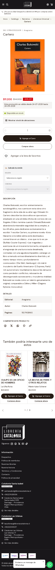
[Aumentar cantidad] (49, 130)
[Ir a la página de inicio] (27, 4)
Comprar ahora (27, 146)
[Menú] (3, 4)
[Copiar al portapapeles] (30, 326)
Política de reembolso (11, 460)
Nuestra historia (8, 467)
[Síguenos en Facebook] (15, 443)
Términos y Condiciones (12, 471)
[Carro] (51, 4)
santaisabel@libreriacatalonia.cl (17, 491)
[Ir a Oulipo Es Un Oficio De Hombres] (13, 364)
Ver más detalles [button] (11, 510)
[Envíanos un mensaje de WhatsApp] (50, 564)
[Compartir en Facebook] (5, 326)
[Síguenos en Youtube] (23, 443)
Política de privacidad (11, 478)
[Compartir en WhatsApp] (18, 326)
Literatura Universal (41, 19)
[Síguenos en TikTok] (26, 443)
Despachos (6, 457)
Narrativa (26, 19)
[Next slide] (51, 410)
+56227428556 (10, 494)
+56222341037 (10, 527)
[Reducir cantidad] (5, 130)
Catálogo (15, 19)
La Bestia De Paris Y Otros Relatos (40, 381)
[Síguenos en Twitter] (19, 443)
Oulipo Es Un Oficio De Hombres (12, 381)
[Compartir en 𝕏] (11, 326)
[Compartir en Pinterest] (24, 326)
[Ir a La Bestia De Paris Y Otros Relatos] (41, 364)
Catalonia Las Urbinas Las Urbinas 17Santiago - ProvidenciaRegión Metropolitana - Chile (14, 535)
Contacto (6, 474)
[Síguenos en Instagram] (11, 443)
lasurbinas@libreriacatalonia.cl (17, 523)
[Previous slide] (3, 410)
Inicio (5, 19)
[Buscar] (7, 4)
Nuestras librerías (9, 464)
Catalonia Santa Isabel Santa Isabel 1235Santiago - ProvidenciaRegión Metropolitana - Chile (14, 502)
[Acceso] (48, 4)
